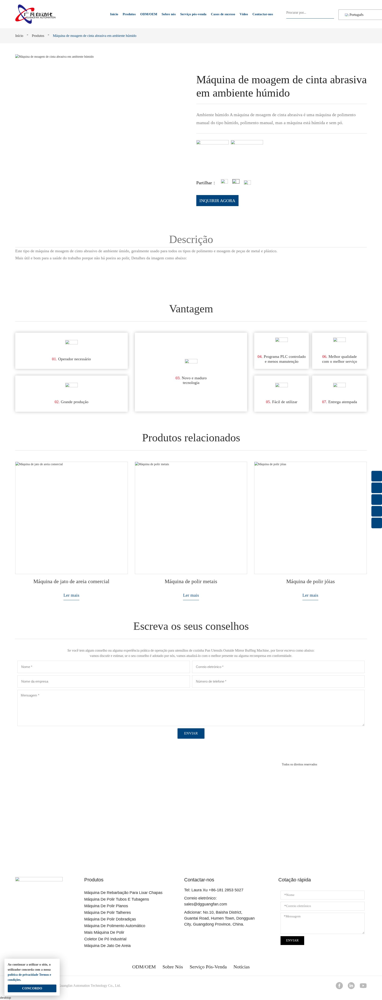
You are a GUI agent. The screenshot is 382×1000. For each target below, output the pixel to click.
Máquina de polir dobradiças (110, 919)
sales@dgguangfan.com (205, 904)
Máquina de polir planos (106, 906)
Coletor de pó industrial (105, 939)
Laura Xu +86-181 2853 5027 (217, 890)
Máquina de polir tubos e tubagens (116, 899)
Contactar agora (191, 838)
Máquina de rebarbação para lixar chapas (123, 892)
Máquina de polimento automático (114, 926)
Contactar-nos (262, 14)
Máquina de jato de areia (107, 945)
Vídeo (244, 14)
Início (114, 14)
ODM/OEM (148, 14)
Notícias (241, 967)
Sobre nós (169, 14)
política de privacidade (23, 974)
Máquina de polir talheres (107, 912)
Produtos (129, 14)
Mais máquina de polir (104, 932)
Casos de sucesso (223, 14)
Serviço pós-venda (193, 14)
